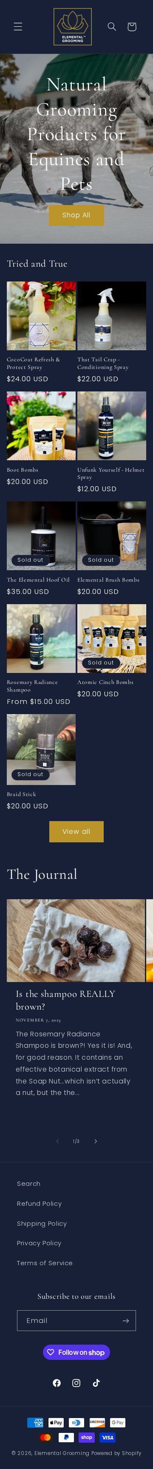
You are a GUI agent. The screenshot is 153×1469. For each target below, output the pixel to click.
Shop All (76, 215)
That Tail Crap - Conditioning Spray (102, 363)
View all (76, 831)
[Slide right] (95, 1141)
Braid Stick (22, 794)
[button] (18, 27)
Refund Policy (39, 1203)
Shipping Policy (42, 1223)
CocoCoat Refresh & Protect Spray (33, 363)
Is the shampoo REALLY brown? (66, 1000)
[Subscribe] (126, 1320)
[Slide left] (57, 1141)
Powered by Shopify (116, 1453)
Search (29, 1183)
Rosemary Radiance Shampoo (32, 685)
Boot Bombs (23, 469)
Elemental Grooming (62, 1453)
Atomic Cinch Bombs (105, 682)
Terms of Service (45, 1263)
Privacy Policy (39, 1243)
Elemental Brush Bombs (108, 579)
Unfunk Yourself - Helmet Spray (111, 473)
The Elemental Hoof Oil (38, 579)
